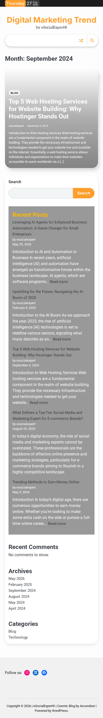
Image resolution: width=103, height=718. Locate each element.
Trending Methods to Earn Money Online (45, 482)
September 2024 (22, 590)
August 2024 (18, 596)
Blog (14, 93)
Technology (18, 637)
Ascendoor (87, 706)
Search (14, 181)
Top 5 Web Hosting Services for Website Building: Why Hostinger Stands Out (48, 109)
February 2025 (20, 584)
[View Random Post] (81, 41)
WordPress (60, 711)
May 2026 (16, 578)
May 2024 (16, 602)
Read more (59, 281)
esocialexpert (16, 125)
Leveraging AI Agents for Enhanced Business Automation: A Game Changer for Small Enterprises (49, 228)
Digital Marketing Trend (51, 20)
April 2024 (16, 608)
